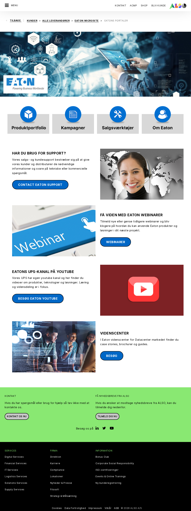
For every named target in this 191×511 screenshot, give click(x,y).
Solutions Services (16, 483)
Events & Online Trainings (111, 476)
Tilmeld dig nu (107, 416)
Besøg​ (111, 356)
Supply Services (14, 489)
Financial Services (16, 463)
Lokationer (56, 476)
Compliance (57, 470)
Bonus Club (102, 457)
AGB (116, 508)
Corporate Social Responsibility (115, 463)
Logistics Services (16, 476)
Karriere (55, 463)
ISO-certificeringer (107, 470)
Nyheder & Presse (61, 483)
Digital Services (14, 457)
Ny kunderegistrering (108, 483)
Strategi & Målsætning (63, 496)
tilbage (15, 20)
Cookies (57, 508)
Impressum (95, 508)
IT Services (11, 470)
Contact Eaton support (40, 185)
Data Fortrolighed (75, 508)
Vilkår (108, 508)
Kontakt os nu (17, 416)
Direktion (55, 457)
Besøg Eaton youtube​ (38, 298)
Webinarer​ (115, 242)
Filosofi (54, 489)
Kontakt (120, 5)
